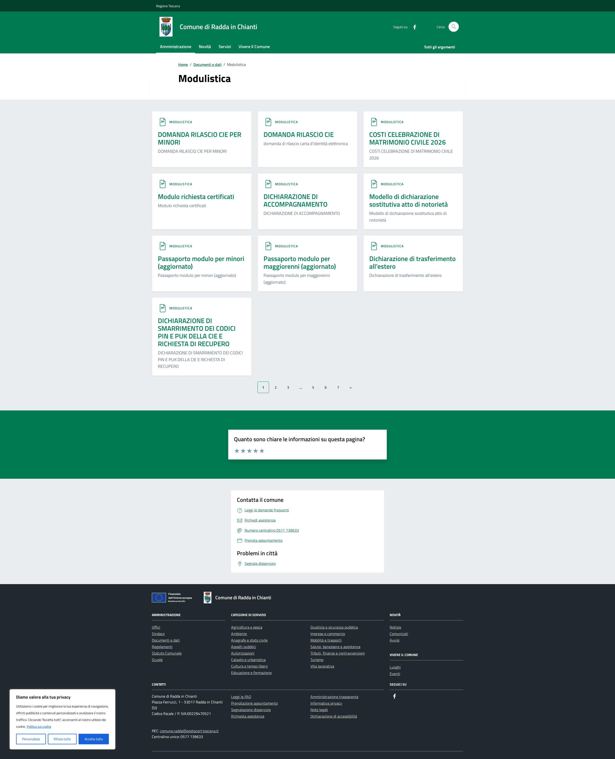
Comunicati (399, 634)
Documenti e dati (166, 640)
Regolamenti (162, 647)
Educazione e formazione (251, 673)
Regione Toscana (168, 5)
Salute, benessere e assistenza (335, 647)
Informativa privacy (326, 703)
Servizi (225, 46)
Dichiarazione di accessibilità (333, 716)
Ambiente (239, 634)
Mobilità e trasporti (326, 640)
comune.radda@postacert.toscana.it (189, 731)
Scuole (157, 660)
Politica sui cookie (39, 726)
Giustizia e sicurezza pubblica (334, 627)
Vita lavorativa (322, 666)
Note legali (319, 710)
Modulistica (180, 121)
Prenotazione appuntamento (254, 703)
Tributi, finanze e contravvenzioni (337, 653)
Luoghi (395, 667)
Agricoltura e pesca (246, 627)
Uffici (156, 627)
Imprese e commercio (327, 634)
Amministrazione (175, 46)
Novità (205, 46)
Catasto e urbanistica (248, 660)
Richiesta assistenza (247, 716)
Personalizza (31, 738)
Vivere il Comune (254, 46)
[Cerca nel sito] (454, 27)
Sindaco (158, 634)
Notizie (395, 627)
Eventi (395, 673)
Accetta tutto (94, 738)
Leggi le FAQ (241, 697)
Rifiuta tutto (62, 738)
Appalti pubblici (243, 647)
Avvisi (395, 640)
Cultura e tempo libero (249, 666)
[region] (62, 719)
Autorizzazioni (242, 653)
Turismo (316, 660)
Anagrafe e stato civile (249, 640)
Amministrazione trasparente (334, 697)
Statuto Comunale (167, 653)
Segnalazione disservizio (251, 710)
